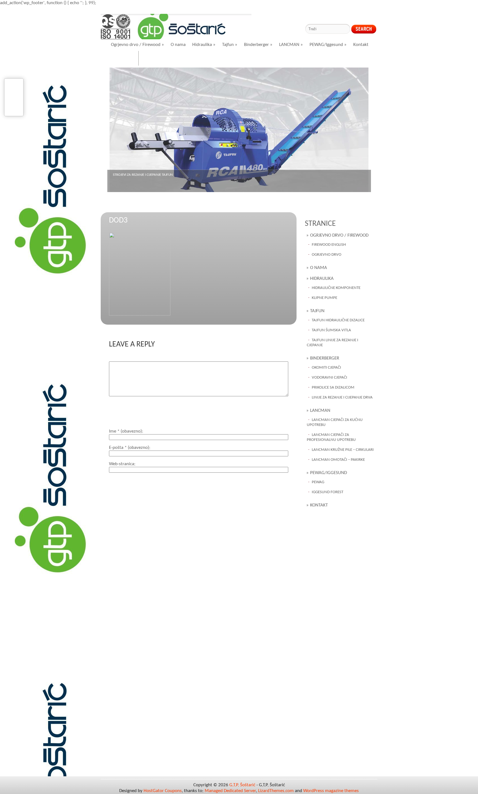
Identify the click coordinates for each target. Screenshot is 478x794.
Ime (125, 431)
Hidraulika (203, 44)
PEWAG (318, 482)
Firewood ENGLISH (329, 245)
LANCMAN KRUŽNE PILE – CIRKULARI (343, 450)
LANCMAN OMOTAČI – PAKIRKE (338, 460)
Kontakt (360, 44)
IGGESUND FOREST (327, 492)
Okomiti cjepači (326, 368)
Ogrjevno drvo (326, 255)
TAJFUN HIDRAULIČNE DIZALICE (338, 320)
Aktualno (155, 58)
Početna (123, 58)
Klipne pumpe (324, 298)
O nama (178, 44)
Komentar (118, 358)
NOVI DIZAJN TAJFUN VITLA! (133, 175)
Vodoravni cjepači (329, 378)
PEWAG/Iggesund (328, 44)
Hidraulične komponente (336, 288)
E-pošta (129, 447)
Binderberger (258, 44)
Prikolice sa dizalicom (333, 388)
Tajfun (229, 44)
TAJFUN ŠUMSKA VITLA (331, 330)
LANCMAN (291, 44)
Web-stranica (121, 464)
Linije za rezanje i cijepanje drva (342, 397)
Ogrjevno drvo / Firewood (137, 44)
